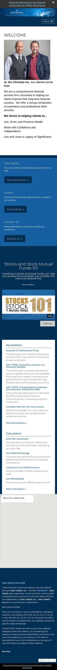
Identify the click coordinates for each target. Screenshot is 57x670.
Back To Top (46, 660)
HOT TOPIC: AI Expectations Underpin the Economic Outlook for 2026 (26, 388)
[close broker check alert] (53, 2)
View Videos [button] (14, 209)
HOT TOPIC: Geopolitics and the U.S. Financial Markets (25, 366)
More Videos (28, 285)
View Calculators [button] (16, 180)
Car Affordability (15, 479)
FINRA (40, 590)
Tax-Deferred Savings (17, 453)
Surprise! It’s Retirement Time (22, 350)
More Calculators (16, 489)
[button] (48, 21)
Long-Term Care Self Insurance (23, 467)
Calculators (13, 433)
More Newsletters (16, 423)
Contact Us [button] (13, 238)
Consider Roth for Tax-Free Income (25, 407)
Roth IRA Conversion (17, 439)
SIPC (45, 590)
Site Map (6, 651)
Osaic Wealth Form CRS (13, 583)
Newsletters (14, 345)
